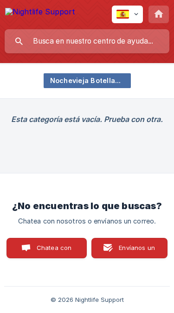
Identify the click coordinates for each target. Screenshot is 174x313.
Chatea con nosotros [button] (52, 251)
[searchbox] (87, 41)
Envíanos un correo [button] (137, 251)
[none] (40, 13)
